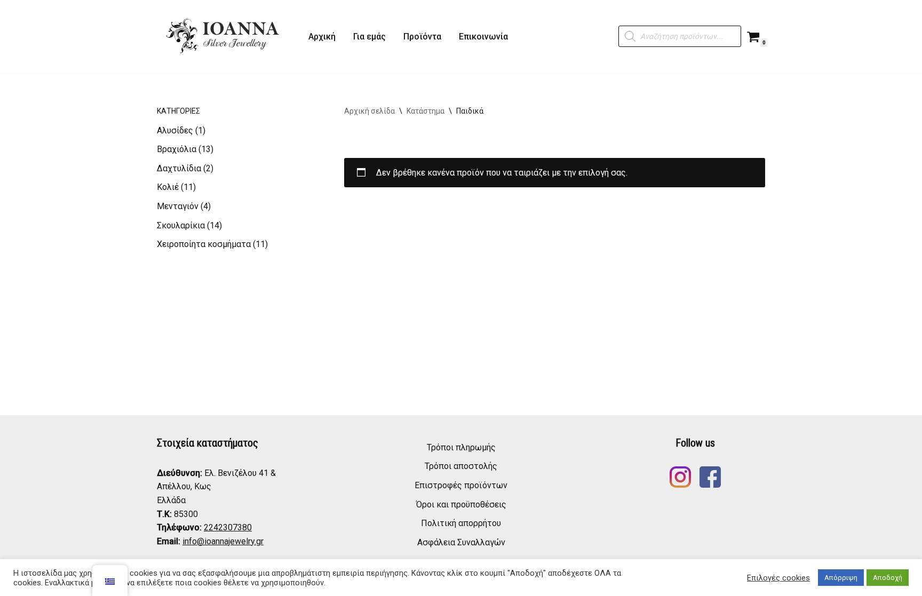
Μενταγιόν (177, 206)
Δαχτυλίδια (179, 168)
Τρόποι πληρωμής (461, 447)
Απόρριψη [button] (840, 578)
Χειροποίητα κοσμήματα (204, 244)
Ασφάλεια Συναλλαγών (461, 542)
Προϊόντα (422, 36)
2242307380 (228, 527)
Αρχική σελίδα (369, 111)
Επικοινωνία (483, 36)
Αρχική (322, 36)
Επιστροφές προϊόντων (461, 485)
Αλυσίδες (175, 130)
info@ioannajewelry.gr (223, 541)
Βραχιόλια (176, 149)
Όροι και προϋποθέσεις (461, 504)
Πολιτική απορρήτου (461, 523)
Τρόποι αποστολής (461, 466)
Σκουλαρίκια (181, 225)
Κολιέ (168, 187)
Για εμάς (369, 36)
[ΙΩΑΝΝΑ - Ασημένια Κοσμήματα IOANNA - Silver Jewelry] (223, 36)
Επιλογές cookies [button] (778, 578)
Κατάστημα (425, 111)
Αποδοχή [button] (887, 578)
